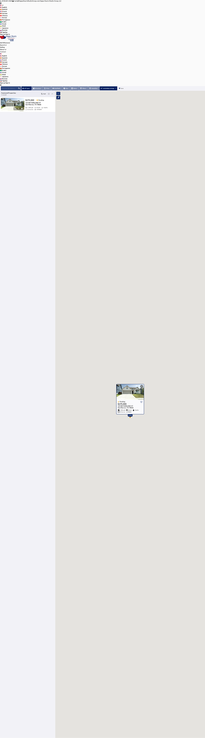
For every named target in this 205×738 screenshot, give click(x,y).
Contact (3, 52)
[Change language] (1, 5)
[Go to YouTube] (0, 3)
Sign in (7, 34)
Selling (2, 47)
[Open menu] (0, 85)
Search (2, 45)
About (2, 49)
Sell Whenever (5, 43)
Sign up (2, 34)
